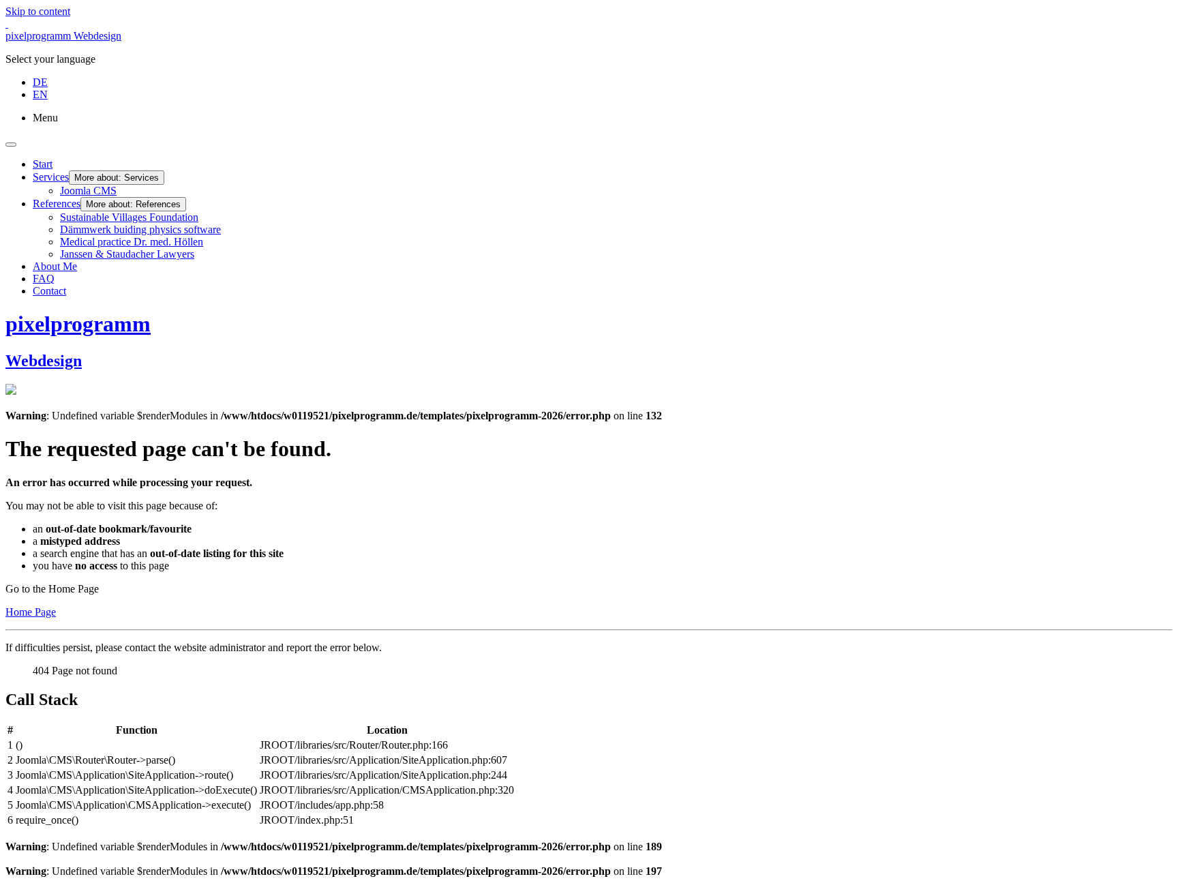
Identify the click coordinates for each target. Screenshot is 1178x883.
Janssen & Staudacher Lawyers (127, 254)
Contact (49, 291)
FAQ (44, 278)
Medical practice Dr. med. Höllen (131, 242)
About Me (55, 266)
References (56, 203)
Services (51, 177)
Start (42, 164)
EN (40, 94)
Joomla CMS (88, 190)
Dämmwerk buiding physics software (140, 229)
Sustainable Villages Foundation (129, 217)
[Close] (10, 145)
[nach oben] (6, 23)
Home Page (30, 612)
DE (40, 82)
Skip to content (37, 11)
